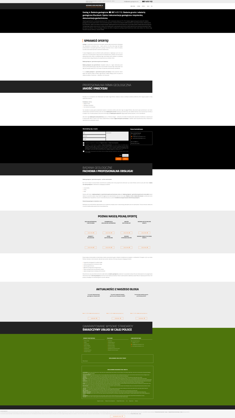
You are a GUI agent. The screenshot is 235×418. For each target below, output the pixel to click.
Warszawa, (128, 382)
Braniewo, (140, 392)
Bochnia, (104, 378)
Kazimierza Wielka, (109, 390)
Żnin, (130, 393)
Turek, (117, 385)
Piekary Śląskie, (87, 384)
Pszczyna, (89, 383)
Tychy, (150, 383)
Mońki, (92, 396)
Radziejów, (116, 393)
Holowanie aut (86, 348)
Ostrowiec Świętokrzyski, (129, 390)
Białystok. (126, 396)
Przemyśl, (109, 395)
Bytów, (106, 377)
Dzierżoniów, (119, 372)
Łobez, (95, 374)
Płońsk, (126, 381)
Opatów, (102, 390)
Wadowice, (123, 378)
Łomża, (112, 396)
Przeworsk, (112, 395)
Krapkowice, (95, 389)
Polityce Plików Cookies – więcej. (136, 413)
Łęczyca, (143, 379)
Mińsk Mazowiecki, (148, 381)
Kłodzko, (115, 372)
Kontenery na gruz (111, 345)
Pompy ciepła (86, 341)
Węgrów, (99, 381)
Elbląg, (143, 392)
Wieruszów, (130, 379)
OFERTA (143, 6)
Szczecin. (148, 374)
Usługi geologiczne (111, 342)
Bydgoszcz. (84, 394)
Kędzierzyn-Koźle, (102, 389)
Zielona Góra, (94, 376)
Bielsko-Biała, (104, 384)
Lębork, (108, 377)
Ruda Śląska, (125, 383)
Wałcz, (97, 374)
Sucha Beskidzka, (116, 378)
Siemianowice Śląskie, (114, 383)
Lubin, (86, 373)
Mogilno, (123, 393)
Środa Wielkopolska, (101, 387)
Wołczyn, (84, 361)
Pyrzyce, (110, 374)
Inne (127, 400)
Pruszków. (142, 382)
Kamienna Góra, (137, 372)
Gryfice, (131, 374)
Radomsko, (108, 379)
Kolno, (114, 396)
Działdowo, (125, 392)
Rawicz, (143, 385)
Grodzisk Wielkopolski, (126, 385)
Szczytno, (92, 392)
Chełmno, (94, 393)
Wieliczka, (94, 378)
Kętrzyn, (106, 392)
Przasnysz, (123, 381)
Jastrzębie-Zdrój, (133, 383)
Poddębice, (122, 379)
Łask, (117, 379)
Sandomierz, (96, 390)
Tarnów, (143, 378)
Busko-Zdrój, (114, 390)
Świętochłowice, (108, 383)
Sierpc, (113, 381)
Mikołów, (84, 384)
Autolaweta (110, 341)
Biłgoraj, (104, 388)
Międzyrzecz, (115, 376)
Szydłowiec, (102, 381)
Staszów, (93, 390)
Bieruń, (92, 383)
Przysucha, (120, 381)
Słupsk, (135, 377)
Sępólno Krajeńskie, (134, 393)
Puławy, (145, 388)
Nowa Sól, (111, 376)
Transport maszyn (87, 351)
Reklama (136, 400)
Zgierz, (89, 379)
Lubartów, (124, 388)
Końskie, (134, 390)
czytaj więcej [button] (93, 318)
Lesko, (102, 395)
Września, (119, 385)
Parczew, (94, 388)
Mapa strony (131, 400)
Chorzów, (121, 383)
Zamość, (121, 388)
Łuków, (138, 388)
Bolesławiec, (149, 372)
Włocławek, (146, 393)
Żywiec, (87, 383)
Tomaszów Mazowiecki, (113, 379)
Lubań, (133, 372)
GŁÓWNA (133, 6)
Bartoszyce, (109, 392)
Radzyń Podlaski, (97, 388)
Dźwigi (85, 342)
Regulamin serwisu (100, 400)
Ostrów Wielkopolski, (99, 385)
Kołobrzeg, (120, 374)
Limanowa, (110, 378)
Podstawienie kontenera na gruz (114, 348)
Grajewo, (94, 396)
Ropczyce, (121, 395)
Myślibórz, (114, 374)
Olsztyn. (145, 392)
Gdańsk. (141, 377)
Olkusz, (129, 378)
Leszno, (133, 385)
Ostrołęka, (135, 381)
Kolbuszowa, (116, 395)
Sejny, (90, 396)
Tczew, (121, 377)
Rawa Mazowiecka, (149, 379)
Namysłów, (111, 389)
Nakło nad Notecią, (126, 393)
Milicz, (105, 372)
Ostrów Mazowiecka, (130, 381)
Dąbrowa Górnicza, (141, 383)
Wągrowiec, (88, 387)
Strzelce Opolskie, (88, 389)
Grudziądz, (143, 393)
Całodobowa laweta (87, 350)
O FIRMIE (138, 6)
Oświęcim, (126, 378)
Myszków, (96, 383)
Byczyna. (86, 361)
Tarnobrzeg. (142, 395)
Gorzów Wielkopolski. (125, 376)
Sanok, (100, 395)
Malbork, (113, 377)
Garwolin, (108, 382)
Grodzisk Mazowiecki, (100, 382)
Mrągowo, (97, 392)
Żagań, (91, 376)
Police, (112, 374)
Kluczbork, (98, 389)
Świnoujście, (92, 374)
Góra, (124, 372)
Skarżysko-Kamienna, (123, 390)
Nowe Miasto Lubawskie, (133, 392)
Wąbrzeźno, (104, 393)
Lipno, (114, 393)
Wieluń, (127, 379)
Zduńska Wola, (134, 379)
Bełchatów (103, 379)
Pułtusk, (118, 381)
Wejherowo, (103, 377)
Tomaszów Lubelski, (117, 388)
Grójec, (96, 382)
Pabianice (92, 379)
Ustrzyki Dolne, (90, 395)
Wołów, (89, 372)
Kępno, (91, 385)
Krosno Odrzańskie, (119, 376)
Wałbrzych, (122, 372)
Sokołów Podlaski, (106, 381)
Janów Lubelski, (133, 388)
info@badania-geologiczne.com (131, 2)
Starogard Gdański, (117, 377)
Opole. (119, 389)
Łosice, (89, 382)
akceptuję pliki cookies (117, 416)
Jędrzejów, (105, 390)
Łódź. (106, 379)
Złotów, (91, 387)
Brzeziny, (87, 379)
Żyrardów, (89, 381)
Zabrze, (107, 384)
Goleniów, (133, 374)
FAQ (151, 6)
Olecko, (119, 392)
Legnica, (91, 373)
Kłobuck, (99, 384)
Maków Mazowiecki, (85, 382)
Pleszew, (106, 385)
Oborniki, (93, 387)
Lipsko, (91, 382)
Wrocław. (93, 373)
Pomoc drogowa (87, 345)
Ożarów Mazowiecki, (138, 382)
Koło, (111, 385)
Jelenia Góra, (142, 372)
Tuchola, (140, 393)
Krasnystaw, (113, 388)
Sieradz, (125, 379)
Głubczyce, (114, 389)
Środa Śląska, (95, 372)
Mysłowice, (118, 383)
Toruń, (149, 393)
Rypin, (102, 393)
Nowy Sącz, (107, 378)
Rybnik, (129, 383)
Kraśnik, (136, 388)
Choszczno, (142, 374)
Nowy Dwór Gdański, (97, 377)
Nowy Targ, (120, 378)
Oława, (100, 372)
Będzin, (148, 383)
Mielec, (134, 395)
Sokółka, (124, 396)
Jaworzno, (136, 383)
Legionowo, (125, 382)
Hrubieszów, (109, 388)
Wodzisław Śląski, (100, 383)
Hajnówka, (116, 396)
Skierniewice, (138, 379)
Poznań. (109, 387)
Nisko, (136, 395)
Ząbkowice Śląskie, (108, 372)
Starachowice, (118, 390)
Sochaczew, (110, 381)
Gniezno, (109, 385)
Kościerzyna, (132, 377)
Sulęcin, (101, 376)
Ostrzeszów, (103, 385)
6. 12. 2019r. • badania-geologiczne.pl (91, 313)
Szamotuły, (96, 387)
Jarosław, (104, 395)
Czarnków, (84, 387)
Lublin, (87, 388)
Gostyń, (122, 385)
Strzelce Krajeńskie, (105, 376)
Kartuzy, (93, 377)
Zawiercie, (145, 383)
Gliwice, (109, 384)
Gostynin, (105, 382)
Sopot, (136, 377)
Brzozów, (94, 395)
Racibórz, (105, 383)
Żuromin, (94, 381)
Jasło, (96, 395)
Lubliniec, (96, 384)
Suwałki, (88, 396)
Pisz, (117, 392)
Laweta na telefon (111, 344)
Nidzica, (95, 392)
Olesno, (92, 389)
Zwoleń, (92, 381)
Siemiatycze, (109, 396)
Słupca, (115, 385)
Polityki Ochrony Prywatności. (114, 142)
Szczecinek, (102, 374)
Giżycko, (122, 392)
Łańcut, (119, 395)
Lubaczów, (106, 395)
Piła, (86, 387)
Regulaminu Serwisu (103, 142)
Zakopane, (89, 378)
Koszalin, (118, 374)
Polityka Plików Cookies (120, 400)
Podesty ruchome (87, 347)
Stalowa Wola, (139, 395)
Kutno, (141, 379)
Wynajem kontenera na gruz (113, 350)
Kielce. (136, 390)
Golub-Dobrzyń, (98, 393)
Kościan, (131, 385)
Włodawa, (101, 388)
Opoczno (100, 379)
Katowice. (119, 384)
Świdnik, (129, 388)
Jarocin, (89, 385)
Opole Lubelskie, (142, 388)
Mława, (145, 381)
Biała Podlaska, (91, 388)
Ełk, (123, 392)
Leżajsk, (132, 395)
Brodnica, (92, 393)
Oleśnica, (102, 372)
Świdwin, (99, 374)
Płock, (117, 382)
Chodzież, (148, 385)
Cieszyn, (94, 383)
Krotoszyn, (93, 385)
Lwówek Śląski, (130, 372)
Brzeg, (117, 389)
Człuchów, (128, 377)
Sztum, (123, 377)
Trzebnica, (91, 372)
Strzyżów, (124, 395)
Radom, (131, 382)
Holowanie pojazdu (111, 347)
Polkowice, (84, 373)
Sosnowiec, (112, 384)
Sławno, (108, 374)
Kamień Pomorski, (124, 374)
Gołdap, (116, 392)
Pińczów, (100, 390)
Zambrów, (100, 396)
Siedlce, (115, 381)
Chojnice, (125, 377)
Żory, (127, 383)
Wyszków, (96, 381)
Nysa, (108, 389)
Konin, (113, 385)
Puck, (101, 377)
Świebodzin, (98, 376)
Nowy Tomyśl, (140, 385)
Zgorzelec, (145, 372)
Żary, (90, 376)
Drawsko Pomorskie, (138, 374)
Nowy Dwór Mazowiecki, (140, 381)
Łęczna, (127, 388)
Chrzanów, (132, 378)
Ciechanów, (111, 382)
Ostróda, (128, 392)
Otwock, (122, 382)
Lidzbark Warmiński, (102, 392)
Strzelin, (98, 372)
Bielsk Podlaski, (120, 396)
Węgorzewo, (113, 392)
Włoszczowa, (90, 390)
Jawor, (140, 372)
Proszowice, (98, 378)
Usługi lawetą (86, 344)
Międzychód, (136, 385)
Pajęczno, (119, 379)
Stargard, (105, 374)
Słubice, (109, 376)
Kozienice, (93, 382)
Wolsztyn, (145, 385)
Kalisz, (107, 387)
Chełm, (107, 388)
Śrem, (105, 387)
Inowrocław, (119, 393)
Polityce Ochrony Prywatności (107, 144)
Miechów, (92, 378)
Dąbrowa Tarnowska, (137, 378)
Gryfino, (128, 374)
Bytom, (101, 384)
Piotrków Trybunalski (96, 379)
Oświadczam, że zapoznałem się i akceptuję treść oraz (102, 143)
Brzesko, (141, 378)
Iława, (138, 392)
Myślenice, (101, 378)
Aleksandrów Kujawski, (109, 393)
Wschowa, (87, 376)
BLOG (148, 6)
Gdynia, (139, 377)
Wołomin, (133, 382)
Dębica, (130, 395)
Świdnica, (113, 372)
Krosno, (98, 395)
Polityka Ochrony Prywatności (110, 400)
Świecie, (138, 393)
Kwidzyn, (111, 377)
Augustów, (97, 396)
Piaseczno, (119, 382)
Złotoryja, (127, 372)
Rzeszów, (127, 395)
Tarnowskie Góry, (92, 384)
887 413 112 (147, 1)
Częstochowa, (116, 384)
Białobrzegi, (114, 382)
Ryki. (147, 388)
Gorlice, (113, 378)
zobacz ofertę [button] (90, 233)
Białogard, (145, 374)
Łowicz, (145, 379)
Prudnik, (106, 389)
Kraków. (146, 378)
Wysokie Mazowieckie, (104, 396)
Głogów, (89, 373)
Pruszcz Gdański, (89, 377)
